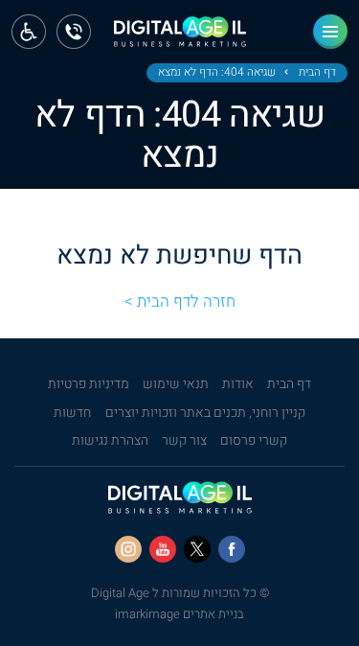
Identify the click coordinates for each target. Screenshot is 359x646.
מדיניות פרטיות (88, 384)
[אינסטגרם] (128, 549)
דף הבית (317, 73)
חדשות (72, 413)
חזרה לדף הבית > (180, 301)
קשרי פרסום (253, 441)
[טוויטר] (197, 549)
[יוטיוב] (162, 549)
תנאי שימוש (176, 384)
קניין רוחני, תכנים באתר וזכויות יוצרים (205, 413)
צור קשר (184, 441)
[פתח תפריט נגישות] (28, 31)
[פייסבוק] (231, 549)
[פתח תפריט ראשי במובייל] (330, 31)
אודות (238, 384)
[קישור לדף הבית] (180, 38)
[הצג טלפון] (73, 31)
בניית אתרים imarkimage (179, 614)
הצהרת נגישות (110, 441)
